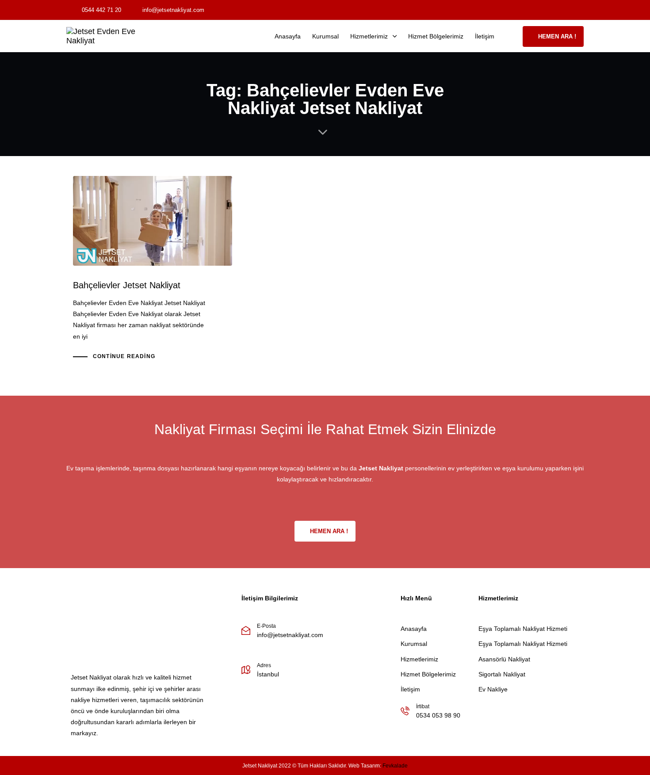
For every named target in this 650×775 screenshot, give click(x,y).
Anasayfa (288, 36)
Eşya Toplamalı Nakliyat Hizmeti (522, 628)
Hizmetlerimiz (369, 36)
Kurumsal (325, 36)
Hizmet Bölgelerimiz (435, 36)
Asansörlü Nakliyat (504, 659)
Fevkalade (395, 766)
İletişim (484, 36)
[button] (511, 36)
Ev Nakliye (493, 689)
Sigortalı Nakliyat (501, 674)
